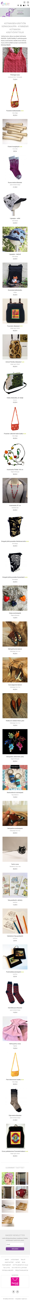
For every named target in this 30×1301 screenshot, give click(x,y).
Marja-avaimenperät (15, 613)
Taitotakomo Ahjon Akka (15, 866)
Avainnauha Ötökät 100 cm (15, 469)
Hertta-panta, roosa (15, 1044)
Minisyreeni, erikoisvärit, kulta (15, 756)
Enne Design (15, 543)
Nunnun (15, 400)
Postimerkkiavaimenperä (13, 972)
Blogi (23, 1262)
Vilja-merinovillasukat (15, 1115)
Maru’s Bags (15, 113)
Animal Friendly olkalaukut (13, 362)
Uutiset (18, 1262)
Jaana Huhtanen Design (15, 184)
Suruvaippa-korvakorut (15, 685)
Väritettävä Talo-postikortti (15, 936)
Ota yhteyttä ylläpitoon (19, 1267)
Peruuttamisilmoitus (21, 1270)
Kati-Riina (15, 902)
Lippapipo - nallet (15, 218)
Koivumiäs (15, 148)
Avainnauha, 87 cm (15, 505)
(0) (25, 5)
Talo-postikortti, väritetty (15, 900)
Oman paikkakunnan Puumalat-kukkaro (13, 1151)
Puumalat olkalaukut (13, 326)
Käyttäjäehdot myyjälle (20, 1265)
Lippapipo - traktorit (15, 254)
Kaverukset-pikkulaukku (15, 290)
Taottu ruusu (15, 864)
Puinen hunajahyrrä (13, 146)
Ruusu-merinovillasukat (15, 182)
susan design (15, 220)
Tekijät (23, 1259)
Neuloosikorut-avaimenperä (15, 792)
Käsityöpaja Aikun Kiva (15, 651)
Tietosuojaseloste (7, 1270)
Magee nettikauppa (15, 471)
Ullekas (15, 292)
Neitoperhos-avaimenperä (15, 828)
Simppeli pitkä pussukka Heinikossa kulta (13, 541)
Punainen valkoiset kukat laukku (13, 433)
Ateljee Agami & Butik (15, 328)
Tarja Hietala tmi (15, 794)
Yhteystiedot (15, 1259)
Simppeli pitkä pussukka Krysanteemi (13, 577)
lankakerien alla (15, 507)
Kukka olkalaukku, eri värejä (15, 398)
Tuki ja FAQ (6, 1267)
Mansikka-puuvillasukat (15, 1008)
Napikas (15, 1046)
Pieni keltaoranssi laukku (13, 1079)
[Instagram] (28, 2)
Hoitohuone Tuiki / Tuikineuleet (15, 77)
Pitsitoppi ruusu (15, 75)
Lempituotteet (9, 1262)
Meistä (7, 1259)
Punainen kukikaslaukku (13, 111)
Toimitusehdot (6, 1265)
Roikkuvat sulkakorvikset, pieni (15, 721)
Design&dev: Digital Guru (21, 1298)
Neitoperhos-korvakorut (15, 649)
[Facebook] (24, 2)
